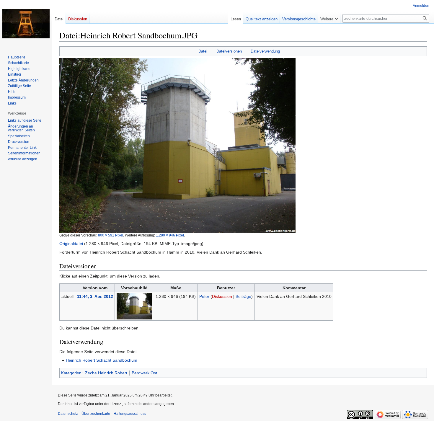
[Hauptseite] (26, 23)
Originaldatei (71, 243)
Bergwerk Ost (144, 373)
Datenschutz (68, 414)
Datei (202, 51)
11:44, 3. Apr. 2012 (95, 296)
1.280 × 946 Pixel (170, 235)
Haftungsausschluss (130, 414)
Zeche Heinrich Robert (106, 373)
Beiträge (243, 296)
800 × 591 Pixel (110, 235)
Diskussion (222, 296)
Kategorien (71, 373)
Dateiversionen (229, 51)
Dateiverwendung (265, 51)
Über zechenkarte (95, 414)
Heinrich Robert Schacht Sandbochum (101, 360)
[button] (329, 18)
